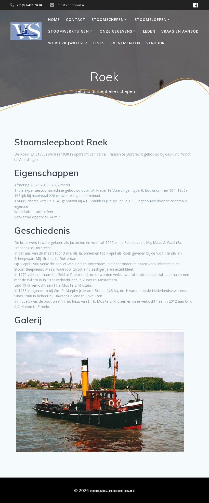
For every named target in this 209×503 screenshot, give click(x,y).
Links (98, 42)
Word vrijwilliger (67, 42)
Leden (149, 31)
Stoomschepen (108, 19)
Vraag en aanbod (180, 31)
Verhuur (155, 42)
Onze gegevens (116, 31)
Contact (75, 19)
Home (54, 19)
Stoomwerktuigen (68, 31)
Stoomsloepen (151, 19)
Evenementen (125, 42)
